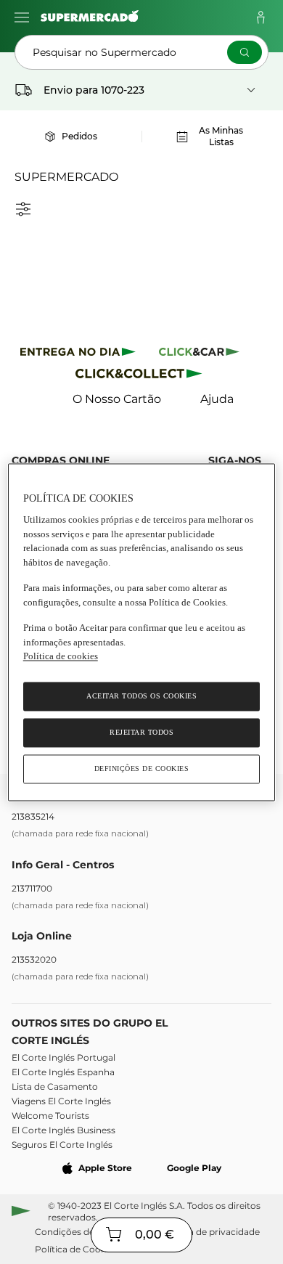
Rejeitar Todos (141, 732)
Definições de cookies (141, 768)
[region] (141, 632)
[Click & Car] (199, 354)
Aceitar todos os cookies (141, 696)
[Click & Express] (78, 354)
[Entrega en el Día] (141, 376)
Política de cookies (60, 656)
